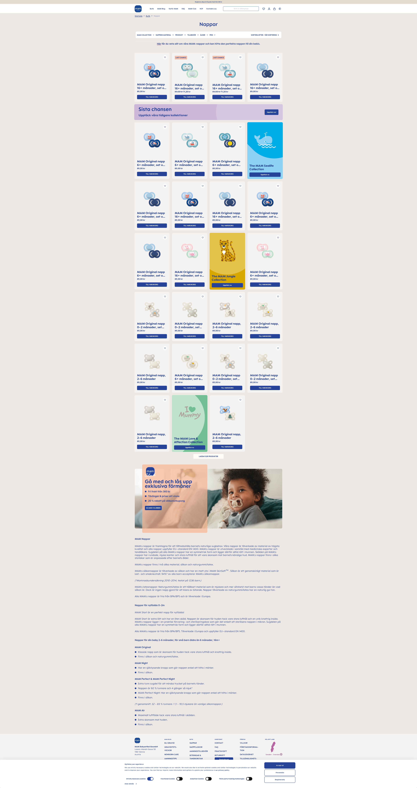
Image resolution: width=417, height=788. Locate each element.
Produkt (179, 35)
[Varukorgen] (274, 8)
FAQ (216, 747)
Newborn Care (171, 754)
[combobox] (241, 9)
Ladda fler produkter (208, 456)
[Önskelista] (263, 8)
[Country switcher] (280, 9)
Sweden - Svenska (273, 754)
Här (159, 43)
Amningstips (170, 759)
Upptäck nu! (271, 112)
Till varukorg (152, 97)
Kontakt (219, 743)
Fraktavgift (221, 751)
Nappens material (163, 35)
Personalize (280, 772)
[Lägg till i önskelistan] (165, 57)
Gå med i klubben (153, 508)
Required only (280, 780)
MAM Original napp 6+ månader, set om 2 (151, 163)
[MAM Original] (152, 71)
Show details (129, 784)
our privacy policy (222, 770)
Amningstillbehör (199, 751)
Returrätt (220, 755)
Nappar (193, 743)
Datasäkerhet (247, 754)
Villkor (243, 743)
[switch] (179, 779)
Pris (211, 35)
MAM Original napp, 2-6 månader (226, 325)
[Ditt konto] (269, 9)
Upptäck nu (227, 285)
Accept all (280, 765)
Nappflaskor (196, 747)
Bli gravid (169, 743)
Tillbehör (191, 35)
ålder (202, 35)
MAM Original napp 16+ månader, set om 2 (152, 86)
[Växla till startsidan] (138, 8)
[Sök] (256, 8)
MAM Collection (144, 35)
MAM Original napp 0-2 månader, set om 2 (151, 325)
